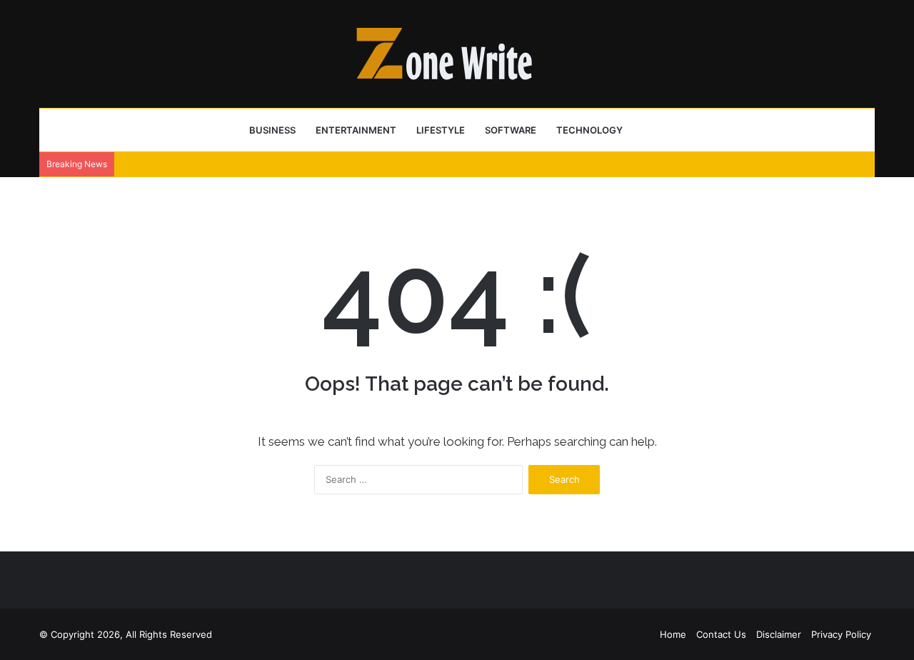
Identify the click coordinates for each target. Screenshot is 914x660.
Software (510, 130)
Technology (589, 130)
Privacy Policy (841, 634)
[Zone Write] (457, 53)
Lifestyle (440, 130)
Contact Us (721, 634)
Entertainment (356, 130)
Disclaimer (778, 634)
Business (272, 130)
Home (673, 634)
